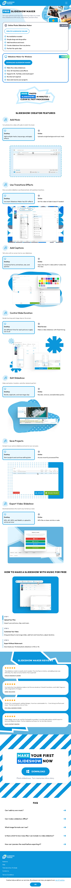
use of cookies (59, 880)
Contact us (5, 871)
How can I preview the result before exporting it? (23, 844)
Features (5, 861)
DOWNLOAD (38, 771)
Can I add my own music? (14, 810)
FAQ (3, 865)
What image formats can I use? (16, 827)
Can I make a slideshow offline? (16, 819)
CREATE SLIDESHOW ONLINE (16, 31)
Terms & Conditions (8, 875)
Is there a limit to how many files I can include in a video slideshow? (29, 836)
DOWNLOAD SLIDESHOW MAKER (18, 62)
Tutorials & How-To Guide (9, 868)
